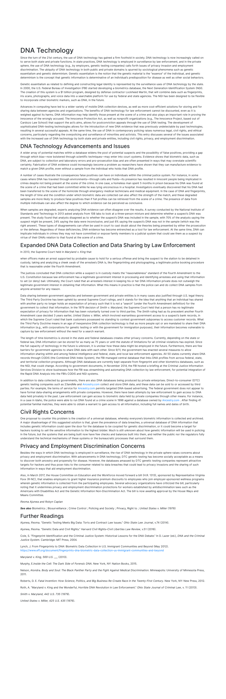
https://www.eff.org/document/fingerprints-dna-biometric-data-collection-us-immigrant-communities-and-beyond (92, 550)
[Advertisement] (113, 23)
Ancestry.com (91, 384)
